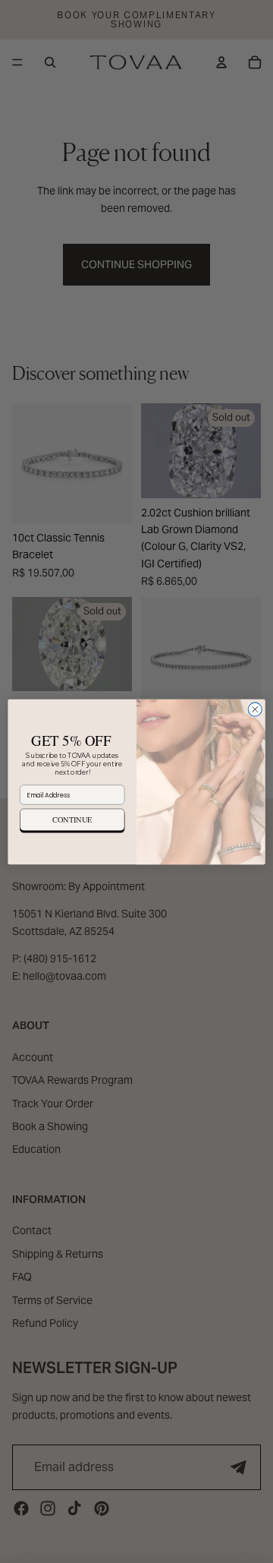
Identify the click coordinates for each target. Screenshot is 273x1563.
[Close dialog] (255, 708)
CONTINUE (72, 819)
